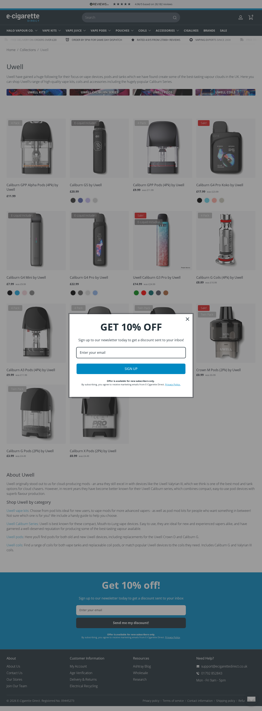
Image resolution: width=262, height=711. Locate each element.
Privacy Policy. (173, 384)
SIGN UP (131, 368)
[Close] (187, 319)
